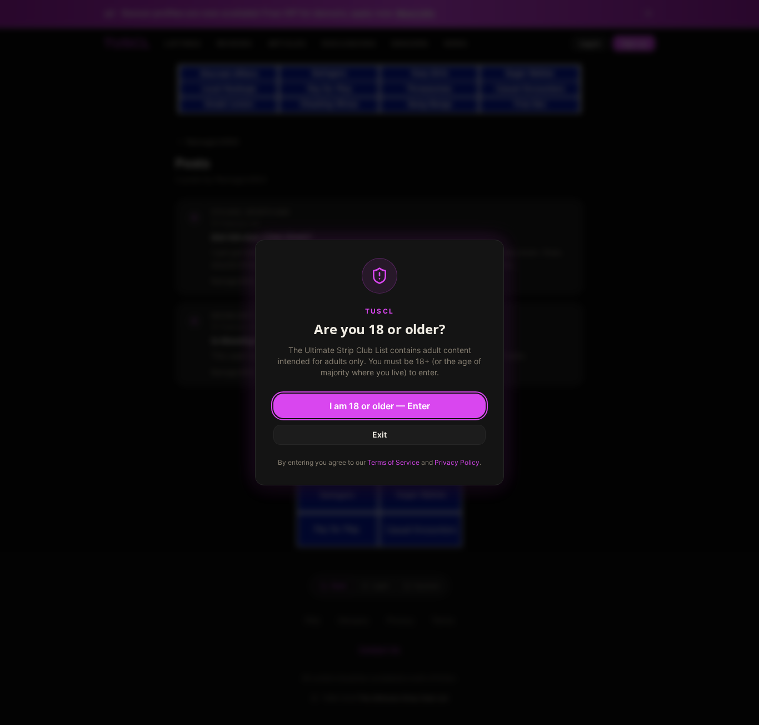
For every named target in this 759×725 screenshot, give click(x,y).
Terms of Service (393, 462)
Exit (379, 434)
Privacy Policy (457, 462)
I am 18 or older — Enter (379, 405)
